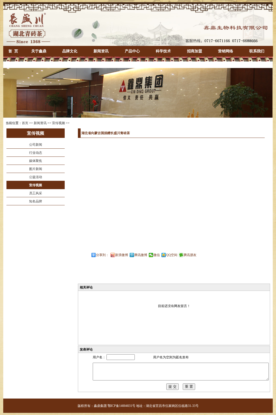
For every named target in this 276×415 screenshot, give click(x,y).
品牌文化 (69, 51)
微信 (156, 255)
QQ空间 (171, 255)
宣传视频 (58, 123)
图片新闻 (35, 169)
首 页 (13, 51)
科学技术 (163, 51)
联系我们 (256, 51)
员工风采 (35, 193)
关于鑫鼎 (38, 51)
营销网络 (225, 51)
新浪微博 (121, 255)
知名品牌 (35, 201)
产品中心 (132, 51)
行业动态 (35, 153)
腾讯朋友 (190, 255)
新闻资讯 (101, 51)
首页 (25, 123)
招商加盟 (194, 51)
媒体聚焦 (35, 161)
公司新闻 (35, 145)
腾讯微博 (140, 255)
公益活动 (35, 177)
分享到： (102, 255)
